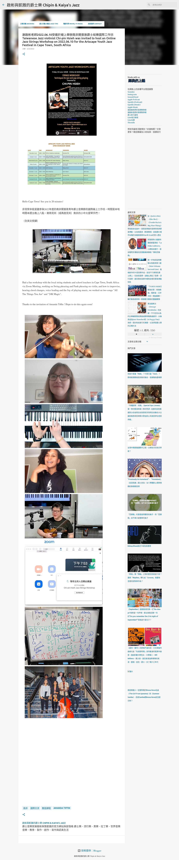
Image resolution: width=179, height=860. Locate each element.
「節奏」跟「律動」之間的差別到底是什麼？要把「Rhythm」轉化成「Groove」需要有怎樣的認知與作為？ (145, 577)
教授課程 (46, 808)
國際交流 (34, 808)
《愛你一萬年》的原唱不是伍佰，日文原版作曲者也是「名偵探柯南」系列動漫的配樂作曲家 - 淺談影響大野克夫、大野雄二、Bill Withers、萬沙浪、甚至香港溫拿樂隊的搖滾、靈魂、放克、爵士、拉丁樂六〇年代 (145, 655)
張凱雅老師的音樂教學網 (137, 110)
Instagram (132, 94)
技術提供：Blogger (91, 850)
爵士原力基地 (133, 115)
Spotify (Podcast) (135, 102)
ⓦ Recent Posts (155, 337)
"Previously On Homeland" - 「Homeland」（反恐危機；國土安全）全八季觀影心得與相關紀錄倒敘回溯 (145, 482)
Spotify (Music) (134, 105)
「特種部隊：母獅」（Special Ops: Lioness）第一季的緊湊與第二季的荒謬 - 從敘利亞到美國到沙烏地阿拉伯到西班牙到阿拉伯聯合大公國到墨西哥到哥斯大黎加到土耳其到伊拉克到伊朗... (145, 412)
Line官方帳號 (133, 117)
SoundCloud (133, 97)
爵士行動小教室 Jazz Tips (48, 24)
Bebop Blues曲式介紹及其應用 (139, 546)
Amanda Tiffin (62, 808)
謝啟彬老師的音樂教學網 (137, 112)
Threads (131, 122)
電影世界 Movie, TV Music (73, 24)
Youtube (131, 92)
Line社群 (131, 120)
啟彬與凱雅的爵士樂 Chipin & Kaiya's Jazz (43, 5)
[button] (23, 54)
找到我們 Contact (95, 24)
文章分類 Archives (27, 24)
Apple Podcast (134, 100)
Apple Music (133, 107)
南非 (25, 808)
